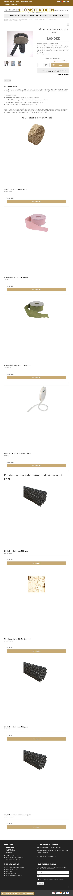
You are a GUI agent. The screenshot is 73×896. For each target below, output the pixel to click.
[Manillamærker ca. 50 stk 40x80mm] (36, 603)
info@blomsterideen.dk (16, 857)
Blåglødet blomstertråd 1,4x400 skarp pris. (17, 893)
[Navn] (53, 872)
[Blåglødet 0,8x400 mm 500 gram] (36, 515)
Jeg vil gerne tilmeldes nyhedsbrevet (51, 879)
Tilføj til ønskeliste (64, 74)
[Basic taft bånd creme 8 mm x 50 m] (36, 418)
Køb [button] (60, 65)
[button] (68, 24)
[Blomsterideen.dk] (36, 10)
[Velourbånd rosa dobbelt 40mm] (36, 242)
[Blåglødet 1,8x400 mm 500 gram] (36, 691)
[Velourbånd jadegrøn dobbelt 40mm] (36, 330)
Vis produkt (36, 202)
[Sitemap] (68, 887)
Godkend (40, 883)
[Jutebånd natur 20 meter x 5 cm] (36, 154)
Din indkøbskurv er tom (59, 10)
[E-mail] (53, 876)
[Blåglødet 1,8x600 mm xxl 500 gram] (36, 779)
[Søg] (12, 10)
